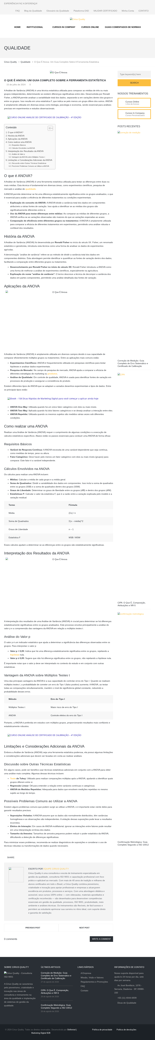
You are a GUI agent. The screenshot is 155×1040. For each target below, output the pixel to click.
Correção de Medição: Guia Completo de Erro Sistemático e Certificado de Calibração (133, 363)
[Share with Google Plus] (26, 857)
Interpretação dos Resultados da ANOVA (26, 151)
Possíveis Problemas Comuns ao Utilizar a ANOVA (30, 166)
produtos (52, 373)
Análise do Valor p (18, 154)
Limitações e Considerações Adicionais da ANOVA (30, 160)
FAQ (17, 11)
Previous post (32, 928)
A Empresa (86, 973)
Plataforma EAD (81, 11)
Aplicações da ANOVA (18, 139)
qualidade (30, 189)
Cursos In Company (135, 113)
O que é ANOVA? (15, 132)
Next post (84, 928)
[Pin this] (30, 857)
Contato (84, 990)
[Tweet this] (22, 857)
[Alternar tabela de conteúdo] (48, 128)
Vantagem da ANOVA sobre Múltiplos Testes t (28, 157)
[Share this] (17, 857)
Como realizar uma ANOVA (20, 142)
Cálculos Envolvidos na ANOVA (23, 148)
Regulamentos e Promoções (94, 982)
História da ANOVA (16, 136)
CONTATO (144, 11)
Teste (13, 778)
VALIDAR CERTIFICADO (105, 11)
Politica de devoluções (126, 1030)
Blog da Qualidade (33, 11)
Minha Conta (128, 11)
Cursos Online (132, 101)
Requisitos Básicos (19, 145)
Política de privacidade (102, 1030)
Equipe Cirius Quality (56, 869)
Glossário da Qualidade (57, 11)
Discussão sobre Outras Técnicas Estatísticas (29, 163)
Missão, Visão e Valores (92, 977)
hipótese (14, 654)
